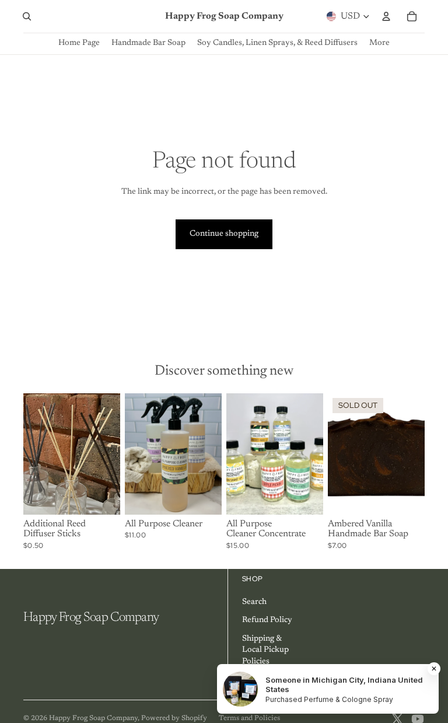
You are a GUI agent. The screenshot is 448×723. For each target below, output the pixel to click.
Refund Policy (267, 620)
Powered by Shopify (174, 718)
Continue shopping (224, 234)
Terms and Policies (249, 718)
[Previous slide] (32, 453)
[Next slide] (111, 453)
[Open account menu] (386, 16)
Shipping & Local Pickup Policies (265, 650)
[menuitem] (379, 44)
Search (254, 602)
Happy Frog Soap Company (93, 718)
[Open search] (27, 16)
